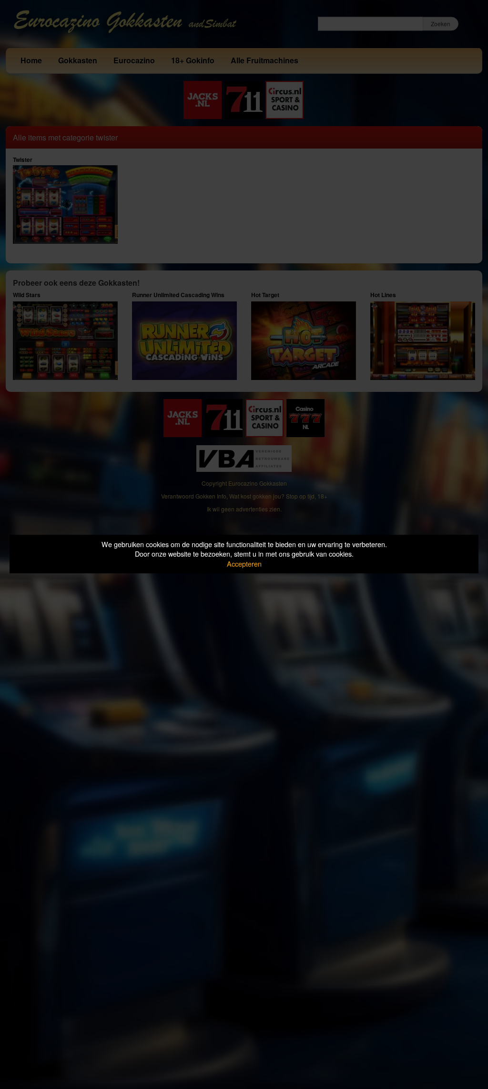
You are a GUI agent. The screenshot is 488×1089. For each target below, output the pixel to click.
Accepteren (244, 564)
